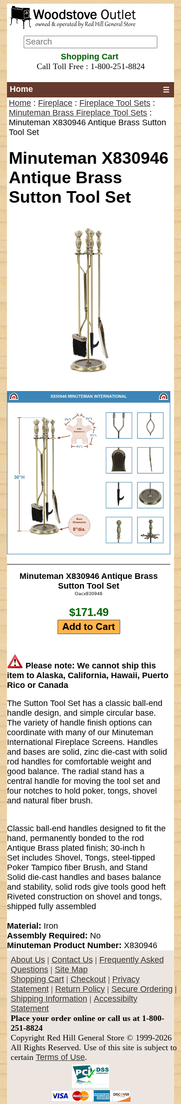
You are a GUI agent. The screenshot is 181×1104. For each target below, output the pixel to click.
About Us (28, 959)
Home (21, 89)
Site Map (71, 969)
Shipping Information (49, 998)
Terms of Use (60, 1057)
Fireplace (55, 103)
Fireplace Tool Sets (114, 103)
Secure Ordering (142, 989)
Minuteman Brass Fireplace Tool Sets (78, 112)
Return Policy (80, 989)
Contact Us (72, 959)
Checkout (88, 979)
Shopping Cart (37, 979)
